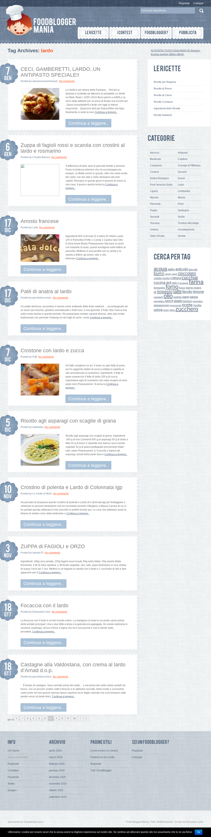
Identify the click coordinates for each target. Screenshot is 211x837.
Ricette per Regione (165, 82)
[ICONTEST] (124, 33)
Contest (154, 171)
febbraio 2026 (57, 763)
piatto (178, 301)
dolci (175, 283)
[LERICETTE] (93, 33)
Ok (198, 832)
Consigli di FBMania (189, 165)
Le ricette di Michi (42, 493)
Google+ (12, 790)
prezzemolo (175, 305)
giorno (189, 287)
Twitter (11, 783)
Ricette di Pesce (163, 88)
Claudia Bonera (41, 157)
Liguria (154, 191)
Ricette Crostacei (163, 101)
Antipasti (183, 152)
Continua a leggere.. (106, 112)
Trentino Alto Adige (188, 223)
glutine (197, 287)
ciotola (158, 278)
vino (172, 310)
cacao (168, 274)
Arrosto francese (40, 221)
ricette (187, 305)
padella (177, 297)
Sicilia (181, 216)
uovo (166, 310)
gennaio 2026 (57, 770)
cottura (175, 278)
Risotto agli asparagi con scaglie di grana (68, 421)
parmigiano (159, 301)
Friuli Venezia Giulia (161, 184)
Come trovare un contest (104, 750)
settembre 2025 (58, 796)
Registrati (184, 3)
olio (168, 295)
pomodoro (198, 301)
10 (74, 718)
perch (169, 301)
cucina (159, 282)
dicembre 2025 (57, 777)
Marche (154, 197)
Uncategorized (186, 229)
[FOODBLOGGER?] (156, 33)
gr (155, 292)
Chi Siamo (13, 750)
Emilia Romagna (159, 178)
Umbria (154, 229)
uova (158, 309)
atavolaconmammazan (45, 81)
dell (168, 283)
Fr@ (34, 356)
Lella (35, 227)
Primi (181, 203)
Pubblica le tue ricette (102, 757)
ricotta (197, 305)
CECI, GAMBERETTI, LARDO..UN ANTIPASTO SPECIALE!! (60, 72)
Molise (181, 197)
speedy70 (37, 552)
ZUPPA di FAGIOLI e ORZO (53, 546)
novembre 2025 (58, 783)
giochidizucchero (42, 297)
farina (196, 282)
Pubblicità (13, 763)
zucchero (186, 309)
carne (174, 274)
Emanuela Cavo (41, 611)
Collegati (198, 3)
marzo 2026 (55, 757)
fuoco (182, 288)
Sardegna (183, 210)
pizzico (187, 301)
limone (198, 292)
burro (159, 273)
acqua (160, 268)
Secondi (154, 216)
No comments (67, 81)
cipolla (166, 278)
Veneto (182, 236)
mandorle (158, 297)
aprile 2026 (55, 750)
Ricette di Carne (163, 95)
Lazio (181, 184)
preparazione (161, 305)
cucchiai (190, 277)
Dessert (182, 171)
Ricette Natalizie (163, 115)
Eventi (181, 178)
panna (194, 297)
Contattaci (13, 770)
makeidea (37, 427)
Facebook (183, 283)
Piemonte (155, 203)
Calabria (183, 159)
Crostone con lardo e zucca (52, 350)
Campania (156, 165)
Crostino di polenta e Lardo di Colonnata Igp (71, 487)
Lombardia (184, 191)
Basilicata (155, 159)
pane (185, 297)
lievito (187, 291)
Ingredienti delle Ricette (167, 108)
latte (177, 291)
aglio (171, 269)
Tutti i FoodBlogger (101, 770)
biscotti (193, 269)
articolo (181, 269)
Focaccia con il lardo (44, 605)
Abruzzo (154, 152)
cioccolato (187, 273)
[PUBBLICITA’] (187, 33)
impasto (165, 291)
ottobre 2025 (56, 790)
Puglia (153, 210)
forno (172, 287)
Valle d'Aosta (157, 236)
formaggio (159, 287)
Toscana (154, 223)
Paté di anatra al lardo (46, 291)
